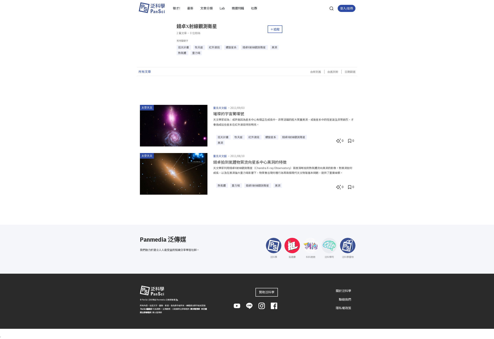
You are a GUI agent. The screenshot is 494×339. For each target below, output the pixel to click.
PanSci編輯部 (146, 308)
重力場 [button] (196, 53)
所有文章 (145, 71)
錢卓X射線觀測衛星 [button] (254, 47)
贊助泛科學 (266, 292)
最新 (190, 8)
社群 (254, 8)
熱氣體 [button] (182, 53)
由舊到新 (332, 72)
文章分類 (206, 8)
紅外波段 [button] (214, 47)
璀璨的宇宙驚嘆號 (228, 113)
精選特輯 (238, 8)
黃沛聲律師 (195, 308)
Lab (222, 8)
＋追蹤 (275, 29)
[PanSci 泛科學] (152, 7)
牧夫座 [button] (199, 47)
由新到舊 (315, 72)
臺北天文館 (220, 108)
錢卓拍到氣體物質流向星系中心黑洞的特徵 (250, 162)
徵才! (176, 8)
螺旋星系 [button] (231, 47)
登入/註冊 (346, 8)
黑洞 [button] (274, 47)
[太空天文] (173, 125)
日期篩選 (350, 72)
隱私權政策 (343, 307)
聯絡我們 (345, 299)
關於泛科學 (343, 290)
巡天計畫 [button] (183, 47)
